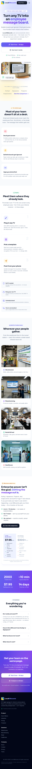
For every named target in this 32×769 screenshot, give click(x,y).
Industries (3, 718)
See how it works (17, 50)
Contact (3, 747)
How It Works (4, 716)
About (2, 744)
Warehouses (4, 730)
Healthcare (4, 737)
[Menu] (29, 2)
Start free (21, 2)
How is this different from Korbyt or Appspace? (14, 629)
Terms (2, 751)
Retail (2, 735)
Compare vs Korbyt (17, 681)
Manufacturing (5, 732)
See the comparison (20, 94)
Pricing (3, 720)
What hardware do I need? (11, 636)
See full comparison (11, 525)
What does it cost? (9, 642)
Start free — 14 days (17, 44)
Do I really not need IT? (10, 614)
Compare (3, 723)
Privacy (3, 749)
